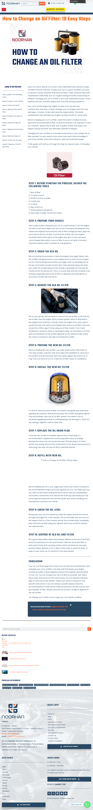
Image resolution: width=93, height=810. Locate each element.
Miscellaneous (17, 687)
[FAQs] (69, 719)
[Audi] (24, 769)
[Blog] (69, 716)
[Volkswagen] (24, 777)
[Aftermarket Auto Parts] (69, 724)
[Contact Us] (69, 735)
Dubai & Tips (7, 687)
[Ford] (24, 794)
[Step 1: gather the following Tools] (13, 95)
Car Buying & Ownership (58, 684)
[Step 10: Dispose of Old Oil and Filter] (13, 145)
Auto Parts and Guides (10, 684)
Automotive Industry (26, 684)
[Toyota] (24, 780)
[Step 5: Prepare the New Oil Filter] (13, 117)
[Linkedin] (57, 793)
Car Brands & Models (41, 684)
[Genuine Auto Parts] (69, 722)
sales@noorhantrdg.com (16, 736)
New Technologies (30, 687)
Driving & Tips (85, 684)
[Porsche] (24, 772)
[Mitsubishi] (24, 791)
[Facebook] (61, 793)
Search (42, 3)
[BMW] (24, 767)
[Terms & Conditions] (69, 741)
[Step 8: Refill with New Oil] (13, 136)
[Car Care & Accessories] (69, 727)
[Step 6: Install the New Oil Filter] (13, 124)
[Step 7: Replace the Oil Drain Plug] (13, 130)
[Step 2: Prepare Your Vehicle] (13, 101)
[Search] (89, 629)
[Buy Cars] (69, 730)
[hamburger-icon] (4, 9)
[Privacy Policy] (69, 738)
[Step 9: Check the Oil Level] (13, 140)
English (75, 1)
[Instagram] (49, 793)
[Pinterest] (65, 793)
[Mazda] (24, 785)
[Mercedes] (24, 775)
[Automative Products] (69, 733)
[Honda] (24, 788)
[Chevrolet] (24, 796)
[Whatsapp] (87, 804)
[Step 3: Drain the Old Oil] (13, 105)
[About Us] (69, 714)
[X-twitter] (53, 793)
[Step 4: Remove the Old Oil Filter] (13, 110)
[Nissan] (24, 783)
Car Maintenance (73, 684)
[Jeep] (24, 799)
